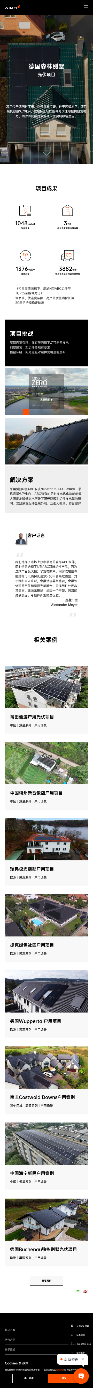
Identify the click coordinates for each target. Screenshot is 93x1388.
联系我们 (80, 1334)
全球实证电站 (82, 1326)
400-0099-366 (83, 1343)
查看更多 (46, 1280)
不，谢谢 (29, 1378)
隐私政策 (60, 1369)
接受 (64, 1378)
